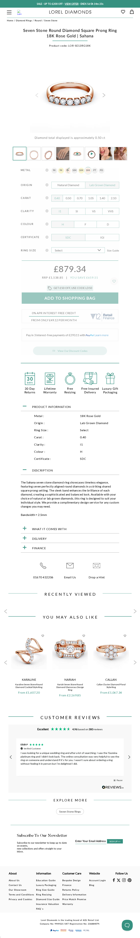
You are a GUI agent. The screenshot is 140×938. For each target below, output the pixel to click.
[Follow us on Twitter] (118, 881)
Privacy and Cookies (20, 899)
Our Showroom (17, 890)
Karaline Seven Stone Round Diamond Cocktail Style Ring (29, 686)
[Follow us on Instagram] (124, 881)
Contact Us (15, 885)
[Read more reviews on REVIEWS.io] (113, 787)
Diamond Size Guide (48, 899)
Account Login (97, 880)
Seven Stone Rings (70, 811)
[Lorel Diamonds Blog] (70, 12)
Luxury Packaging (46, 885)
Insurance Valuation (47, 904)
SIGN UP (114, 841)
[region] (70, 757)
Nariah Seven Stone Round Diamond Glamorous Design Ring (70, 687)
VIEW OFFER (72, 3)
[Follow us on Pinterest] (129, 881)
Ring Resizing (44, 895)
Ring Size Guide (45, 890)
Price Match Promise (74, 899)
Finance (66, 885)
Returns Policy (70, 890)
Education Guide (46, 880)
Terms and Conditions (21, 895)
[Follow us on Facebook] (114, 881)
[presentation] (36, 96)
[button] (11, 757)
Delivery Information (74, 895)
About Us (14, 880)
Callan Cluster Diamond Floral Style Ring (111, 686)
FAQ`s (39, 909)
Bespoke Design (71, 880)
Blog (91, 885)
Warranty (67, 904)
